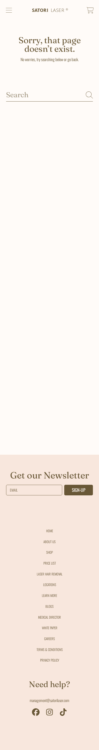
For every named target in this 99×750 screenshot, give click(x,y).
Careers (49, 638)
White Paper (49, 627)
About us (49, 541)
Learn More (49, 595)
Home (49, 530)
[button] (8, 10)
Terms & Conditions (50, 649)
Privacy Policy (49, 660)
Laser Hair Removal (49, 573)
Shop (49, 552)
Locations (49, 584)
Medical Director (49, 617)
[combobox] (49, 95)
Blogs (49, 606)
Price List (49, 563)
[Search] (89, 95)
